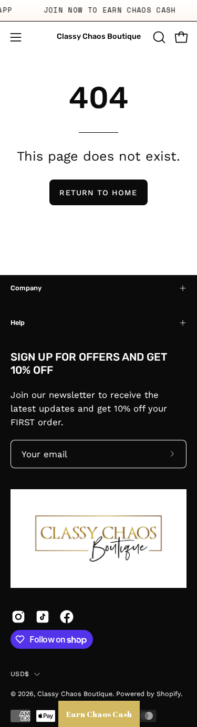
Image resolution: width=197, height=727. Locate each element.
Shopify (169, 694)
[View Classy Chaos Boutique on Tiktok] (42, 617)
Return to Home (98, 192)
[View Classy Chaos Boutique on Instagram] (18, 617)
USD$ (20, 674)
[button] (158, 37)
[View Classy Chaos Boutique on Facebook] (67, 617)
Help (18, 322)
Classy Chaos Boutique (99, 36)
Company (26, 288)
